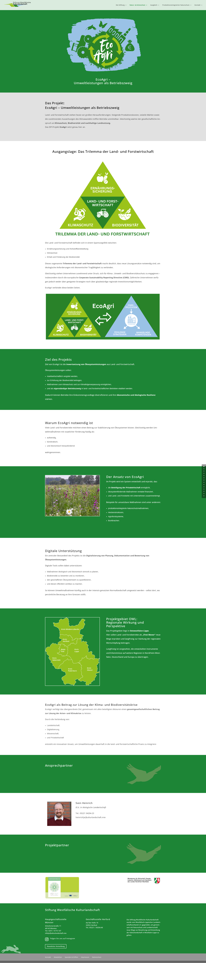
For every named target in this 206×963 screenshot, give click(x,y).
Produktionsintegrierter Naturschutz (175, 5)
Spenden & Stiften (71, 957)
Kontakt (197, 5)
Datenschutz (96, 957)
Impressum (85, 957)
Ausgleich (153, 5)
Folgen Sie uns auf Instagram (62, 938)
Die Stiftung (120, 5)
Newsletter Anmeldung (56, 946)
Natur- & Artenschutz (137, 5)
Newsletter (58, 957)
